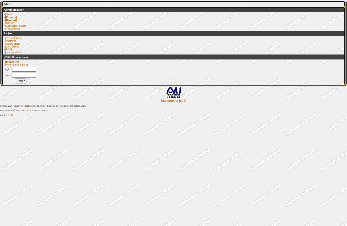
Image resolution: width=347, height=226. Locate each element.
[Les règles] (12, 46)
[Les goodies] (13, 52)
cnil (26, 110)
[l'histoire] (10, 40)
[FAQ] (8, 49)
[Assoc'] (9, 23)
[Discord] (11, 20)
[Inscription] (13, 61)
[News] (9, 14)
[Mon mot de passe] (16, 64)
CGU (10, 115)
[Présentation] (13, 38)
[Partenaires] (12, 28)
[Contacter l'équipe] (16, 25)
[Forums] (11, 17)
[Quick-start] (12, 43)
